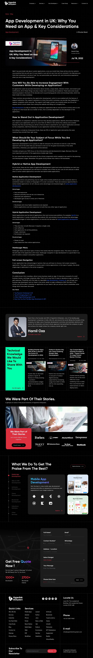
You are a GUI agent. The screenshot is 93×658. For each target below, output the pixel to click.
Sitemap (11, 633)
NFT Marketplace (51, 630)
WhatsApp (68, 541)
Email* (67, 532)
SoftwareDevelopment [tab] (16, 488)
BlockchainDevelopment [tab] (16, 501)
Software (48, 612)
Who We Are (12, 612)
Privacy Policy (12, 636)
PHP (26, 633)
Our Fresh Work (13, 621)
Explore (80, 336)
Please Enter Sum (49, 579)
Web (26, 630)
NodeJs (37, 627)
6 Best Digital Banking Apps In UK (24, 297)
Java (36, 618)
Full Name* (47, 532)
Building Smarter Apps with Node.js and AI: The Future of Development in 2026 (36, 352)
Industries (11, 618)
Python (37, 615)
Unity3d (48, 624)
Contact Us (85, 3)
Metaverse (49, 627)
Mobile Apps (28, 612)
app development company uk (56, 280)
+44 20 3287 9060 (68, 618)
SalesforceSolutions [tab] (15, 507)
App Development (12, 32)
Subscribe (50, 651)
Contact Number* (49, 541)
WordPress (28, 636)
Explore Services (76, 466)
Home (7, 14)
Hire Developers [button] (52, 3)
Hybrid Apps (28, 627)
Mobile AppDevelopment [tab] (16, 475)
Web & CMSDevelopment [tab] (16, 482)
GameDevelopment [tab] (16, 494)
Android (27, 615)
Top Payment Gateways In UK (23, 293)
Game (48, 621)
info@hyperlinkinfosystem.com (72, 632)
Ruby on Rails (39, 621)
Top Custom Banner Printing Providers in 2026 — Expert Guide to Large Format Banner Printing (77, 353)
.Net (36, 624)
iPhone (27, 618)
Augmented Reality (49, 634)
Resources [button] (74, 3)
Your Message (48, 566)
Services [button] (41, 3)
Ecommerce (38, 630)
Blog (11, 14)
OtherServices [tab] (14, 513)
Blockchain (49, 615)
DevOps (37, 633)
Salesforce (38, 636)
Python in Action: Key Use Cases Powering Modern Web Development (56, 352)
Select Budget (48, 557)
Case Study (65, 3)
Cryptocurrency (50, 618)
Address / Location (50, 549)
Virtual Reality (50, 639)
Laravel (37, 612)
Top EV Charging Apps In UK (23, 295)
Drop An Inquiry (17, 445)
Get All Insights (16, 388)
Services (11, 615)
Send (77, 580)
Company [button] (32, 3)
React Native (28, 624)
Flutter (26, 621)
